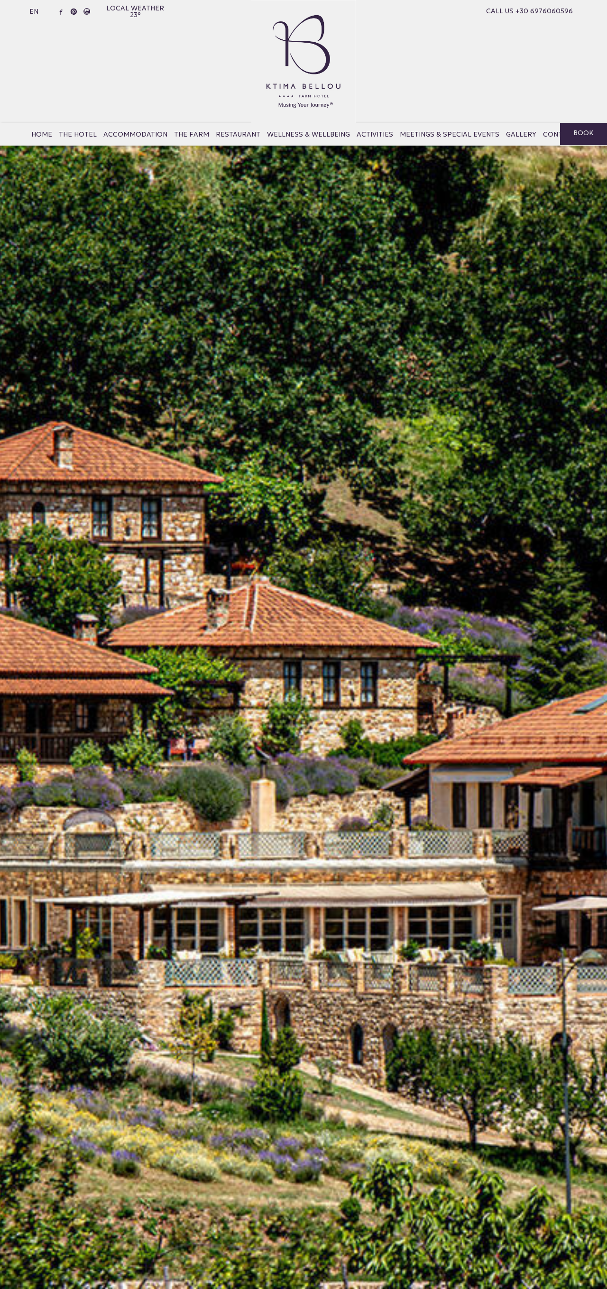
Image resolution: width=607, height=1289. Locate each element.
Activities (375, 134)
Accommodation (135, 134)
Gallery (521, 134)
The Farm (191, 134)
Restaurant (238, 134)
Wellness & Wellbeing (308, 134)
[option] (303, 644)
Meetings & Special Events (449, 134)
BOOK (583, 133)
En (33, 11)
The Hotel (78, 134)
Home (41, 134)
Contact (559, 134)
